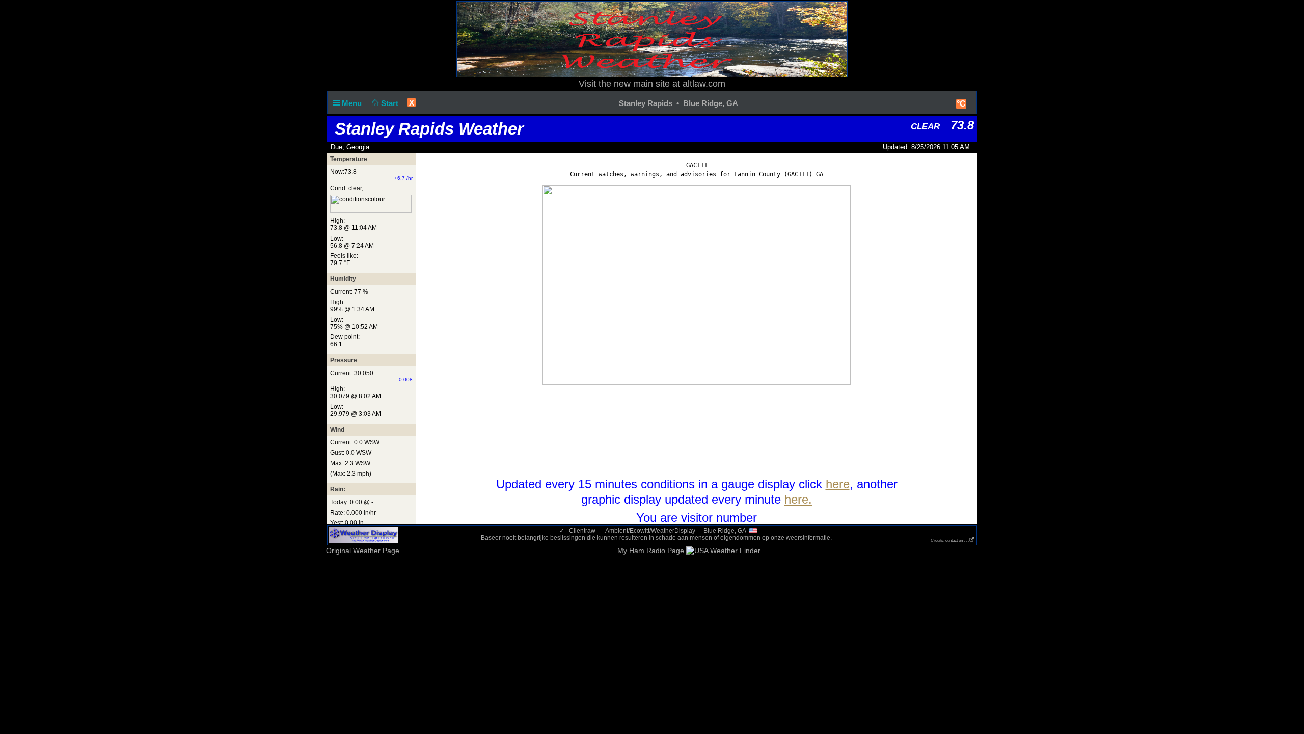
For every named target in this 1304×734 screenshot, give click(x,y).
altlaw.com (704, 83)
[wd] (363, 534)
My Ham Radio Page (650, 550)
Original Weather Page (362, 550)
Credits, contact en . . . (950, 540)
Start (390, 103)
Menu (353, 103)
